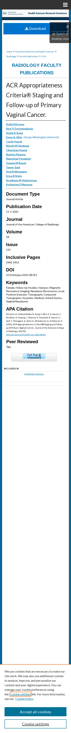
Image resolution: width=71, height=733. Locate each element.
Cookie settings (20, 694)
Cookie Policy (24, 699)
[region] (35, 698)
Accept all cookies (35, 711)
